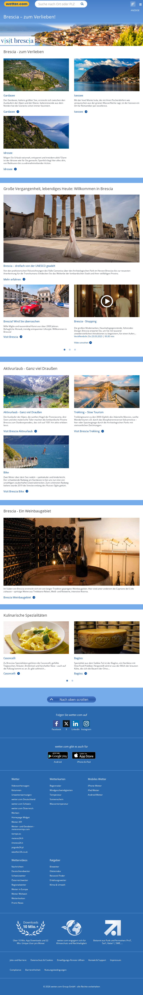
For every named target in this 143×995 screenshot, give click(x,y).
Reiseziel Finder (57, 875)
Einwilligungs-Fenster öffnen (70, 960)
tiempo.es (16, 833)
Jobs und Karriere (18, 960)
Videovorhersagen (20, 785)
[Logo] (71, 34)
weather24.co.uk (20, 851)
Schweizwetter (19, 875)
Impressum (115, 960)
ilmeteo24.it (17, 842)
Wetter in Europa (20, 889)
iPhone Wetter (95, 785)
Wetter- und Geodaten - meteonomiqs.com (23, 828)
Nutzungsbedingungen (55, 969)
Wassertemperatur (59, 803)
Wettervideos (19, 860)
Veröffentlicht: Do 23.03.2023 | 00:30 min (94, 336)
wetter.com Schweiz (21, 803)
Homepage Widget (21, 817)
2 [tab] (70, 349)
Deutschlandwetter (21, 871)
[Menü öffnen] (139, 4)
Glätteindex (55, 871)
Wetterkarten (57, 779)
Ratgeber (55, 860)
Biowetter (54, 866)
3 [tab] (75, 349)
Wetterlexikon (18, 898)
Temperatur (55, 794)
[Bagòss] (107, 637)
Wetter (16, 779)
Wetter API (17, 821)
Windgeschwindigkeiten (61, 790)
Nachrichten (17, 866)
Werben (15, 812)
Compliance (15, 969)
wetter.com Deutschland (23, 799)
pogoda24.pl (18, 847)
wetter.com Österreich (22, 808)
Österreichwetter (20, 880)
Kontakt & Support (97, 960)
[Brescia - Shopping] (107, 301)
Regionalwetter (19, 884)
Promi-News (17, 902)
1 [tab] (64, 349)
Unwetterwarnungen (22, 794)
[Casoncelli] (36, 637)
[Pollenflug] (133, 4)
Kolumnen (16, 790)
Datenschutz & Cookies (42, 960)
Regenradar (55, 785)
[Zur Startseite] (17, 4)
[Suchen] (81, 4)
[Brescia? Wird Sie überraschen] (36, 301)
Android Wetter (95, 794)
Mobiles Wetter (97, 779)
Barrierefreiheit (32, 969)
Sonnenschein (56, 799)
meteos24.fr (17, 838)
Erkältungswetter (58, 880)
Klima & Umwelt (57, 884)
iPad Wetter (93, 790)
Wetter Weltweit (19, 893)
